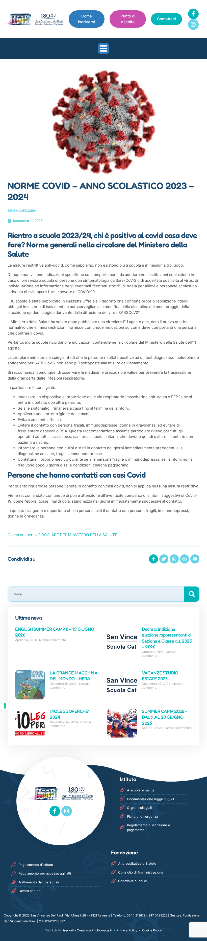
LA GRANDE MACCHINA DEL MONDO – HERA (73, 675)
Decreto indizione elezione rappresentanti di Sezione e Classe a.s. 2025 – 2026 (167, 637)
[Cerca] (191, 594)
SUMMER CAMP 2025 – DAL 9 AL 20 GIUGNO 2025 (164, 717)
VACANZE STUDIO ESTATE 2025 (160, 675)
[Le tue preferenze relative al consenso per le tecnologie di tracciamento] (5, 706)
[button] (103, 48)
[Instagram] (193, 24)
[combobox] (96, 594)
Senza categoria (22, 210)
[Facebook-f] (193, 14)
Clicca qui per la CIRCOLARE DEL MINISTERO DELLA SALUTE (62, 534)
